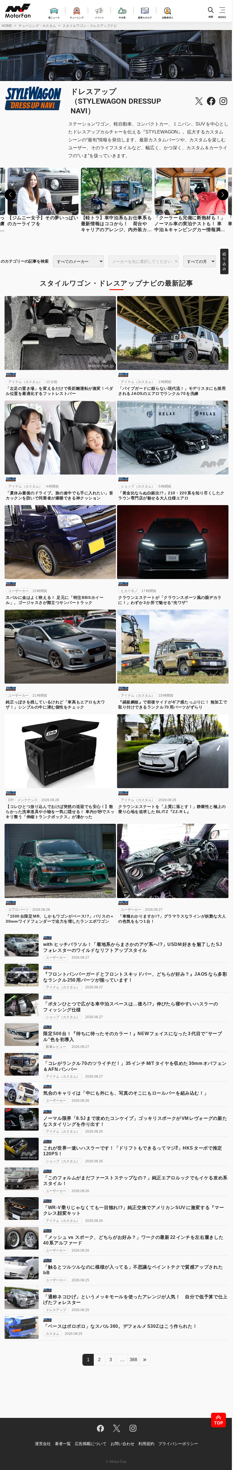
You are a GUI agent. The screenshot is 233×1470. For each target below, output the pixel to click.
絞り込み (224, 261)
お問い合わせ (122, 1443)
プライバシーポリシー (178, 1443)
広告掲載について (91, 1443)
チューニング (77, 17)
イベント (99, 17)
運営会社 (43, 1443)
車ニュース (54, 17)
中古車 (122, 17)
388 (133, 1359)
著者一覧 (63, 1443)
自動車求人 (167, 17)
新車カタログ (145, 17)
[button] (10, 194)
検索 (211, 17)
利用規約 (146, 1443)
